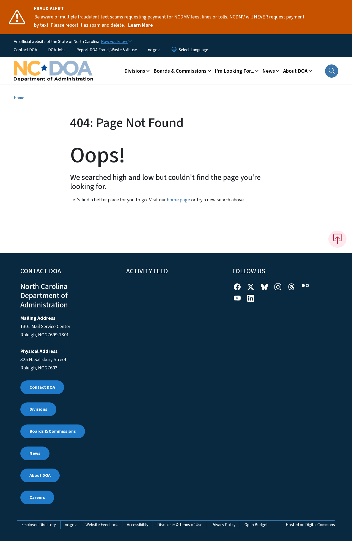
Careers (37, 497)
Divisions (38, 409)
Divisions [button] (134, 71)
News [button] (268, 71)
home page (178, 199)
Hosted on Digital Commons (310, 525)
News (34, 453)
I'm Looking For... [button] (234, 71)
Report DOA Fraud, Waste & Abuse (106, 50)
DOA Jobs (56, 50)
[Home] (53, 64)
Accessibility (137, 525)
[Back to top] (337, 239)
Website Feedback (102, 525)
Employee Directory (38, 525)
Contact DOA (25, 50)
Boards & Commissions (52, 431)
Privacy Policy (223, 525)
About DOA (40, 475)
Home (19, 98)
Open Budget (256, 525)
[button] (331, 71)
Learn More (140, 25)
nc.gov (154, 50)
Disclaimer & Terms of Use (179, 525)
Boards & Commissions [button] (180, 71)
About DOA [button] (295, 71)
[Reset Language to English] (174, 50)
